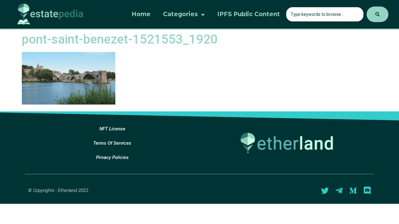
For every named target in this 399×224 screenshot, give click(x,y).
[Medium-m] (353, 190)
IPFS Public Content (248, 14)
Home (141, 14)
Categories (180, 14)
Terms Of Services (112, 143)
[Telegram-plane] (339, 190)
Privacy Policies (112, 157)
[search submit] (377, 14)
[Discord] (367, 190)
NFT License (112, 129)
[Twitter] (325, 190)
